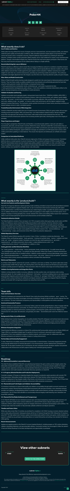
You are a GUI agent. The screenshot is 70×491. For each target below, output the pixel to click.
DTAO (40, 2)
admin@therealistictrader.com (60, 480)
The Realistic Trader (23, 480)
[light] (68, 489)
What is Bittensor (32, 2)
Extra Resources (47, 2)
